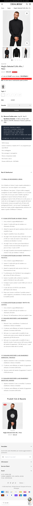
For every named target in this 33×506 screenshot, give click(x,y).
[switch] (29, 504)
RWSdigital (16, 488)
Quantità (3, 105)
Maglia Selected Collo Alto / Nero (12, 433)
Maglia (9, 8)
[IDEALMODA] (16, 4)
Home (2, 8)
